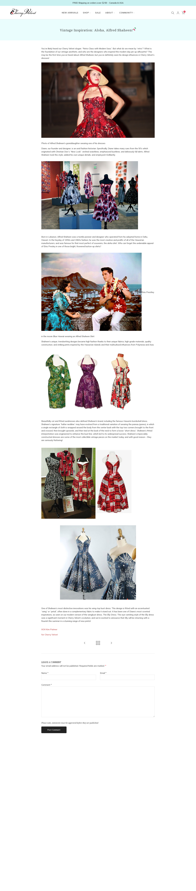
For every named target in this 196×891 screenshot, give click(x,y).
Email (103, 673)
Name (44, 673)
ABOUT (109, 12)
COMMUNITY (126, 12)
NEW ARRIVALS (70, 12)
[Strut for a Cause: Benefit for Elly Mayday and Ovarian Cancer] (84, 643)
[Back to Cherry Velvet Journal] (98, 643)
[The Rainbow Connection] (111, 643)
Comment (46, 685)
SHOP (86, 12)
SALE (98, 12)
